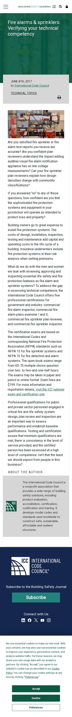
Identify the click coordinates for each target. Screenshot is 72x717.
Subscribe (36, 597)
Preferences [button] (31, 677)
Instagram (48, 620)
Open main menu (5, 6)
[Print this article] (59, 98)
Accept (36, 688)
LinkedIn (23, 620)
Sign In (67, 6)
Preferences (36, 707)
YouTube (42, 620)
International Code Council (32, 85)
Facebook (29, 620)
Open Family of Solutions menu (54, 6)
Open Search (60, 6)
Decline (36, 698)
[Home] (35, 6)
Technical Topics (24, 93)
